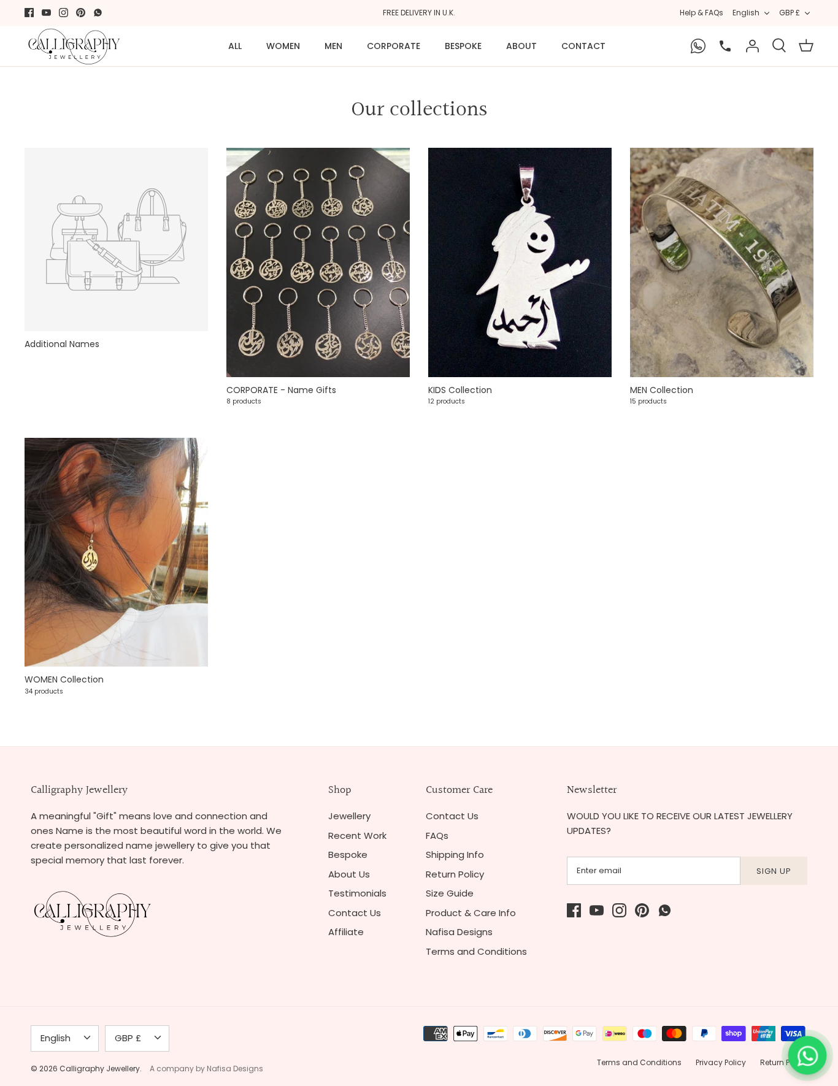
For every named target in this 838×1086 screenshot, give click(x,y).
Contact (583, 46)
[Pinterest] (80, 12)
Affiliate (346, 931)
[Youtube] (46, 12)
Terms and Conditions (476, 951)
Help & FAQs (701, 12)
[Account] (752, 46)
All (235, 46)
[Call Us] (725, 46)
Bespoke (463, 46)
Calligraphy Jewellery (100, 1068)
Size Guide (450, 893)
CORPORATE (393, 46)
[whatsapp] (97, 12)
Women (283, 46)
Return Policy (455, 874)
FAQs (437, 835)
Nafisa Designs (459, 931)
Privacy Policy (721, 1062)
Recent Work (357, 835)
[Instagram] (63, 12)
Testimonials (357, 893)
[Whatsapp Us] (698, 46)
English (745, 12)
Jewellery (349, 815)
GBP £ (789, 12)
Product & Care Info (471, 912)
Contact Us (354, 912)
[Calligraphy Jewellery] (74, 46)
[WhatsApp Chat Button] (807, 1055)
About (521, 46)
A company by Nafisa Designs (206, 1068)
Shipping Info (455, 854)
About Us (349, 874)
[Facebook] (29, 12)
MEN (333, 46)
